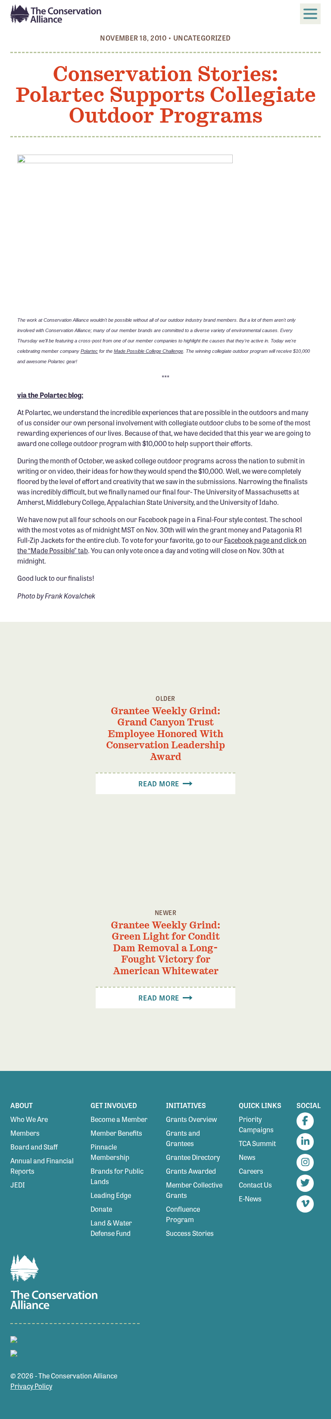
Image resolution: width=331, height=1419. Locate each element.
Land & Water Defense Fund (111, 1228)
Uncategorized (202, 38)
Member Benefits (116, 1133)
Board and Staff (34, 1147)
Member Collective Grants (194, 1190)
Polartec (89, 351)
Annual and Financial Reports (42, 1166)
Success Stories (190, 1233)
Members (25, 1133)
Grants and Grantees (183, 1138)
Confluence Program (183, 1214)
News (247, 1157)
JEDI (17, 1185)
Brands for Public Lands (117, 1176)
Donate (101, 1209)
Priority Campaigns (256, 1124)
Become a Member (119, 1119)
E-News (250, 1199)
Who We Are (29, 1119)
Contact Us (255, 1185)
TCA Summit (257, 1143)
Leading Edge (111, 1195)
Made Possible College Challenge (148, 351)
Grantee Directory (193, 1157)
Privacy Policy (31, 1386)
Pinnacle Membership (110, 1152)
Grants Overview (191, 1119)
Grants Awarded (191, 1171)
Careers (251, 1171)
